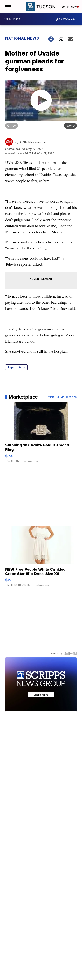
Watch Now (69, 6)
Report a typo (16, 367)
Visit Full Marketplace (62, 396)
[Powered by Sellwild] (70, 653)
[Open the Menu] (7, 6)
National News (22, 38)
